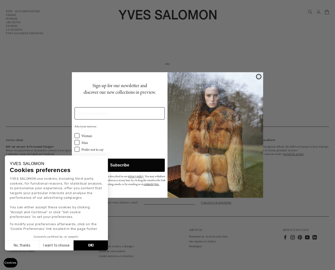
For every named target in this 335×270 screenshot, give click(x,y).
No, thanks (22, 245)
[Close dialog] (258, 76)
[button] (10, 263)
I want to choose (56, 245)
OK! (91, 245)
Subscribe (119, 165)
